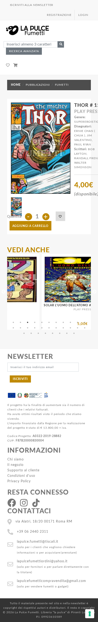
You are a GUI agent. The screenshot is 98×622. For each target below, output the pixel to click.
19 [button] (63, 327)
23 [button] (24, 333)
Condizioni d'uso (21, 476)
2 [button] (20, 322)
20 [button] (70, 327)
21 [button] (77, 327)
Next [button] (94, 291)
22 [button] (84, 327)
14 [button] (27, 327)
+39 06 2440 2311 (32, 531)
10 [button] (77, 322)
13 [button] (20, 327)
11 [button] (84, 322)
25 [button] (38, 333)
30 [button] (74, 333)
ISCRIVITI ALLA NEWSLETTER (32, 5)
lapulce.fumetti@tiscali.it (37, 541)
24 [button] (31, 333)
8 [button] (63, 322)
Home (15, 84)
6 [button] (49, 322)
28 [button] (59, 333)
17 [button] (49, 327)
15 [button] (34, 327)
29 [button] (66, 333)
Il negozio (15, 465)
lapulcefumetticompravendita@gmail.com (51, 581)
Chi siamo (15, 459)
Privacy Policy (19, 481)
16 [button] (41, 327)
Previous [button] (3, 291)
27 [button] (52, 333)
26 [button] (45, 333)
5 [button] (41, 322)
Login (83, 15)
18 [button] (56, 327)
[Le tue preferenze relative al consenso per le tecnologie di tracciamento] (89, 613)
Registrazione (59, 15)
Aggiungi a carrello (30, 226)
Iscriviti (20, 379)
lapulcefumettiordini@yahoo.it (42, 561)
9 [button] (70, 322)
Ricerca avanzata (24, 51)
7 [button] (56, 322)
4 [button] (34, 322)
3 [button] (27, 322)
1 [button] (13, 322)
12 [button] (13, 327)
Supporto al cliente (23, 470)
